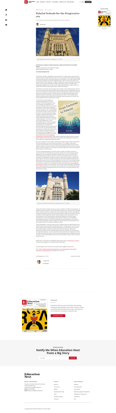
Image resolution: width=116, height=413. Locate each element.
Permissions (77, 396)
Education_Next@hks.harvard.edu (35, 390)
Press (55, 394)
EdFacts (55, 389)
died (67, 141)
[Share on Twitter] (6, 10)
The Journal (56, 387)
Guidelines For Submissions (80, 394)
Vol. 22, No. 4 (48, 9)
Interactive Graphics (58, 396)
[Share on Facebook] (6, 15)
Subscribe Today (58, 315)
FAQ (75, 399)
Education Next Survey (59, 391)
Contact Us (56, 399)
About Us (56, 384)
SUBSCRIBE (88, 1)
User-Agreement (78, 387)
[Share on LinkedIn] (6, 20)
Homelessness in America (73, 240)
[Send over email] (6, 25)
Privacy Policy (77, 389)
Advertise (76, 384)
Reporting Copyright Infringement (82, 391)
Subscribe (73, 358)
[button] (80, 1)
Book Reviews (39, 9)
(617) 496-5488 (31, 389)
